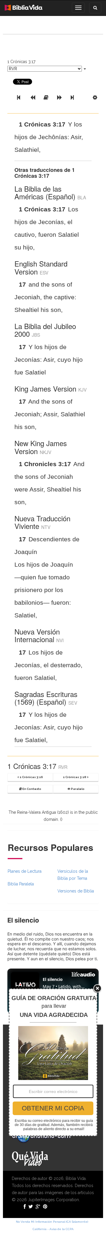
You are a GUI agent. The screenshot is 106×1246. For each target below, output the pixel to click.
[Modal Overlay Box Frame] (53, 1062)
